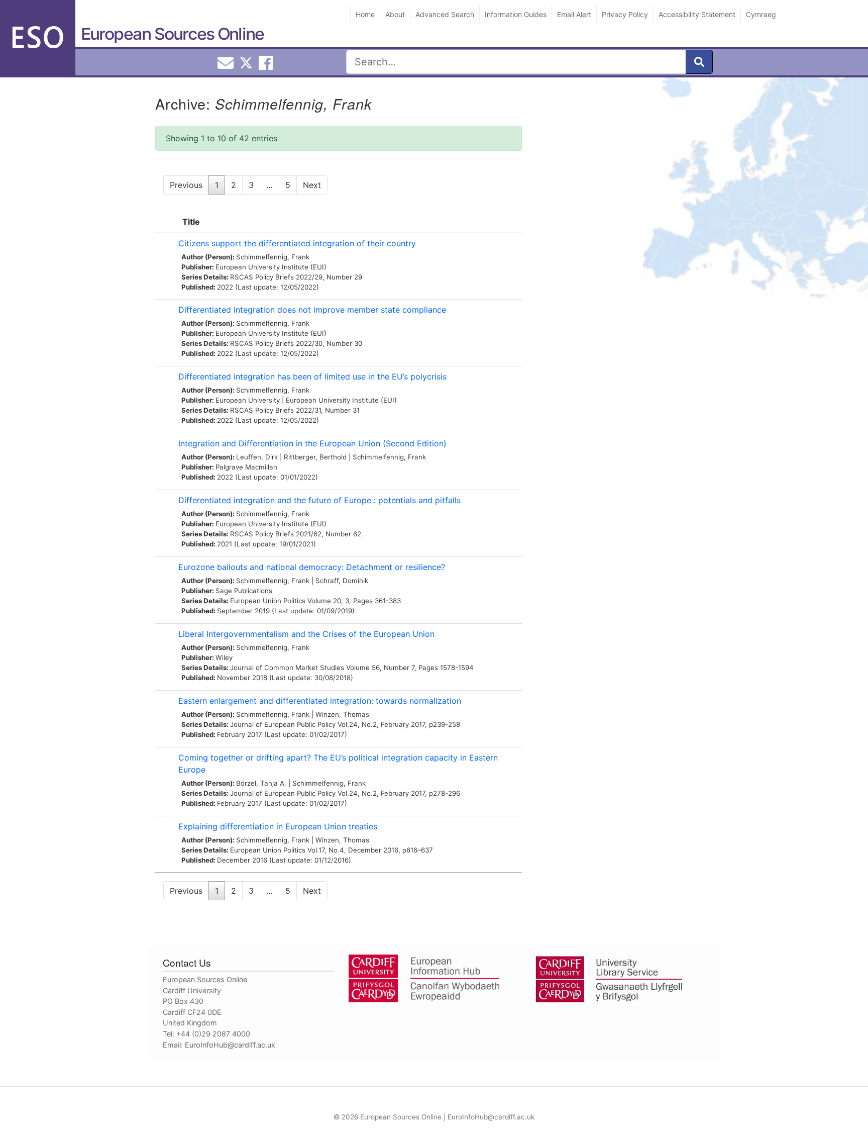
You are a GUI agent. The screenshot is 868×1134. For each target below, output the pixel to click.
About (395, 14)
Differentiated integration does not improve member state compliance (312, 310)
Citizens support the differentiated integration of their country (297, 243)
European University (247, 400)
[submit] (699, 62)
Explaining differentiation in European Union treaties (277, 826)
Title (191, 222)
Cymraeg (761, 14)
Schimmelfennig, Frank (272, 257)
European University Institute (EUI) (271, 267)
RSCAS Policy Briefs (262, 277)
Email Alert (574, 14)
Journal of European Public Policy (283, 724)
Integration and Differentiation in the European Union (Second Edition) (312, 443)
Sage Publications (243, 591)
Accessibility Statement (697, 14)
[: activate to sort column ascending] (164, 222)
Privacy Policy (625, 14)
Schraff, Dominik (341, 581)
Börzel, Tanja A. (261, 783)
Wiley (224, 657)
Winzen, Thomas (342, 714)
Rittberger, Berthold (315, 457)
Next (312, 185)
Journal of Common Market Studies (287, 668)
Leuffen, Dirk (257, 457)
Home (365, 14)
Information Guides (516, 14)
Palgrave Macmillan (246, 467)
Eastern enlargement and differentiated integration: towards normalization (319, 701)
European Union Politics (267, 601)
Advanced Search (444, 14)
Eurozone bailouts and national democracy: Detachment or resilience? (311, 567)
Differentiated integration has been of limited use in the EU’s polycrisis (312, 376)
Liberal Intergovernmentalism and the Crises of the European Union (306, 634)
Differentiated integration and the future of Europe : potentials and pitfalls (319, 500)
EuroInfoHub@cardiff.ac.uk (230, 1045)
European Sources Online (172, 34)
